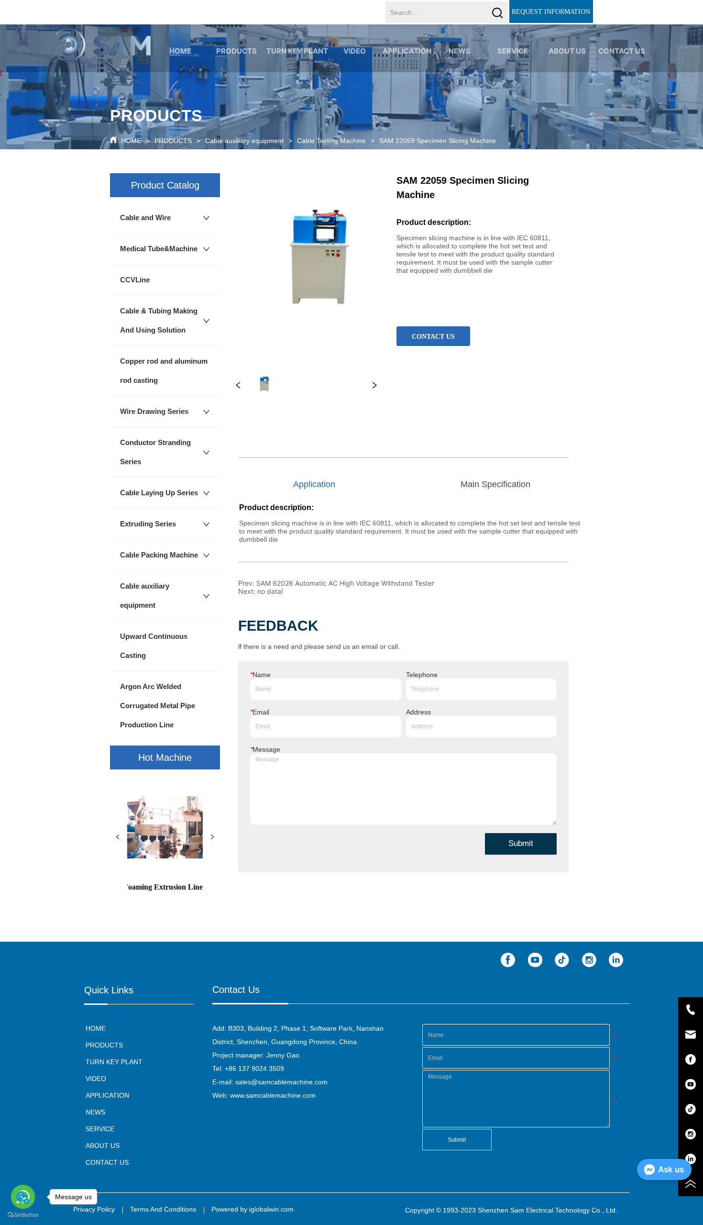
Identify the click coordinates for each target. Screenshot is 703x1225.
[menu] (401, 51)
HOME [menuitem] (180, 51)
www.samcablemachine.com (273, 1095)
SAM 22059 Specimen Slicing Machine (437, 141)
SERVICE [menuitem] (512, 51)
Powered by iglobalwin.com (252, 1209)
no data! (270, 591)
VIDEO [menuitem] (354, 51)
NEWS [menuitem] (460, 51)
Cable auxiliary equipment (244, 141)
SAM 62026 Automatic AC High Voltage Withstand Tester (345, 583)
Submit (520, 843)
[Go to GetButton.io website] (23, 1215)
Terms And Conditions (163, 1209)
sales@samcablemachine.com (281, 1082)
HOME (131, 141)
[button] (236, 51)
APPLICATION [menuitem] (407, 51)
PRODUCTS (173, 141)
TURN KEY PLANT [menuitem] (297, 51)
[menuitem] (236, 51)
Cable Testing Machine (331, 141)
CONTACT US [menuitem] (621, 51)
